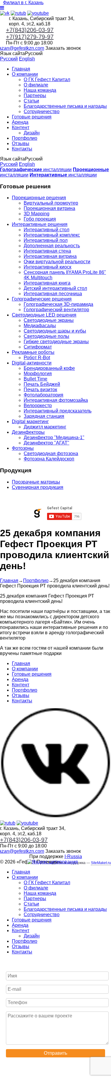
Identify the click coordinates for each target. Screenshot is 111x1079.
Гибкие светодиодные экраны (56, 341)
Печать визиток (40, 389)
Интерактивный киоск (47, 266)
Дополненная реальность (52, 245)
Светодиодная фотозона (51, 453)
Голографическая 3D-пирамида (58, 304)
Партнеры (35, 95)
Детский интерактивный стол (55, 288)
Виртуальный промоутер (51, 202)
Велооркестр (38, 405)
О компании (25, 74)
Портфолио (24, 138)
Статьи (31, 100)
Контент (20, 127)
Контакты (22, 148)
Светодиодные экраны (49, 320)
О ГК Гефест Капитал (47, 79)
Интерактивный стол (46, 229)
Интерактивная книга (47, 282)
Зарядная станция (44, 416)
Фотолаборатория (43, 394)
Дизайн (32, 132)
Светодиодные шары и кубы (55, 330)
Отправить (55, 1053)
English (27, 58)
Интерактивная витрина (50, 256)
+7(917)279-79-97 (30, 36)
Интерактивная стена (47, 250)
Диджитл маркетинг (45, 426)
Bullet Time (35, 378)
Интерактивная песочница (53, 293)
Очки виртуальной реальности (57, 261)
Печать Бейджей (42, 384)
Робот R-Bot (37, 357)
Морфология (38, 373)
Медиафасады (40, 325)
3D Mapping (36, 213)
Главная (21, 68)
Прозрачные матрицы (36, 481)
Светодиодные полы (46, 336)
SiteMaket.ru (101, 863)
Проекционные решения (39, 197)
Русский (9, 58)
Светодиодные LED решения (44, 314)
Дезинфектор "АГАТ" (46, 442)
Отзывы (20, 143)
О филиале (36, 84)
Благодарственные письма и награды (65, 106)
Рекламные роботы (33, 352)
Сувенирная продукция (37, 487)
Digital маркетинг (30, 421)
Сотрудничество (41, 111)
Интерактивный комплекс (52, 234)
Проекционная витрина (49, 208)
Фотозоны (23, 448)
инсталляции (36, 169)
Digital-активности (32, 362)
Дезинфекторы (28, 432)
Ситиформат (38, 346)
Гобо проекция (40, 218)
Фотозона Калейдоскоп (49, 458)
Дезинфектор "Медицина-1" (54, 437)
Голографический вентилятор (56, 309)
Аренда (20, 122)
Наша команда (40, 90)
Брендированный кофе (49, 368)
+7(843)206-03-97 (30, 30)
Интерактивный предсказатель (57, 410)
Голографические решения (42, 298)
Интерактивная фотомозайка (56, 400)
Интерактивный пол (45, 240)
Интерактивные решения (39, 224)
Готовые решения (32, 116)
